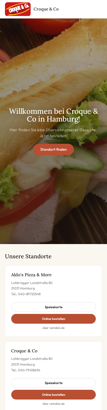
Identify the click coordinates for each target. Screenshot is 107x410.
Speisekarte (53, 307)
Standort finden (53, 149)
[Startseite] (18, 9)
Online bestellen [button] (53, 319)
